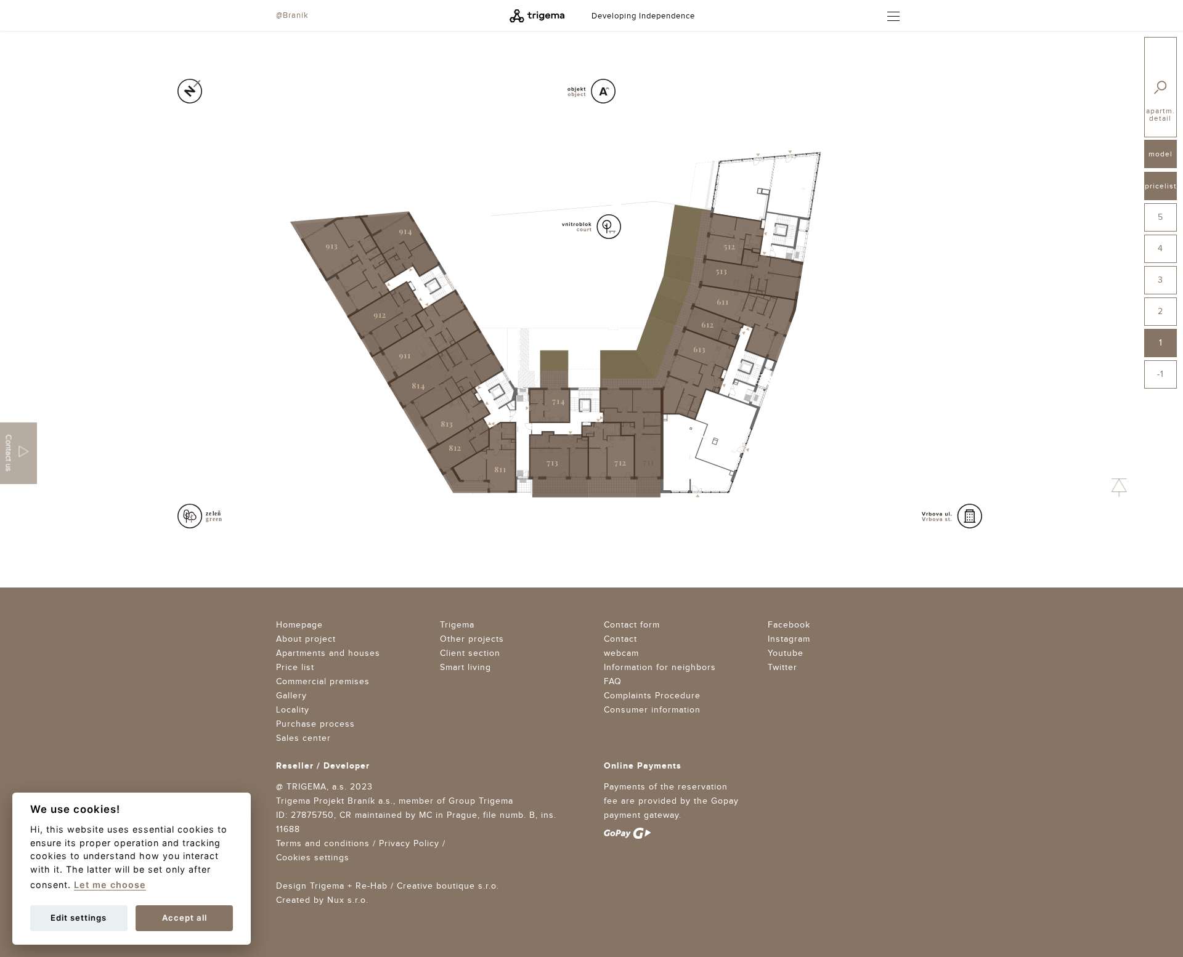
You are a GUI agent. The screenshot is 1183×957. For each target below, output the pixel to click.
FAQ (613, 682)
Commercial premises (323, 682)
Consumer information (652, 710)
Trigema (457, 625)
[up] (1119, 487)
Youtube (785, 653)
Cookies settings (312, 858)
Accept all (184, 918)
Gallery (291, 696)
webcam (621, 653)
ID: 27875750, (306, 815)
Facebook (789, 625)
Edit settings (79, 918)
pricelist (1161, 186)
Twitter (782, 667)
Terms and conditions (323, 844)
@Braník (292, 15)
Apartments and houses (328, 653)
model (1160, 154)
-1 (1160, 374)
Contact (620, 639)
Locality (292, 710)
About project (306, 639)
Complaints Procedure (652, 696)
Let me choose (110, 884)
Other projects (472, 639)
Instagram (789, 639)
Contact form (632, 625)
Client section (470, 653)
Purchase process (315, 724)
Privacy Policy (409, 844)
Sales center (303, 738)
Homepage (299, 625)
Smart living (465, 667)
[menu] (887, 16)
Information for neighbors (660, 667)
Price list (295, 667)
